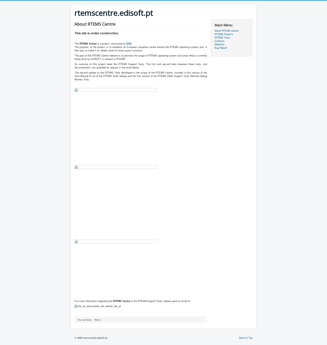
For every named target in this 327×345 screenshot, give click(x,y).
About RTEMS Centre (226, 30)
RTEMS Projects (224, 34)
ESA (129, 43)
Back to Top (245, 338)
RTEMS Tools (222, 37)
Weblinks (220, 44)
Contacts (219, 41)
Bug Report (221, 47)
